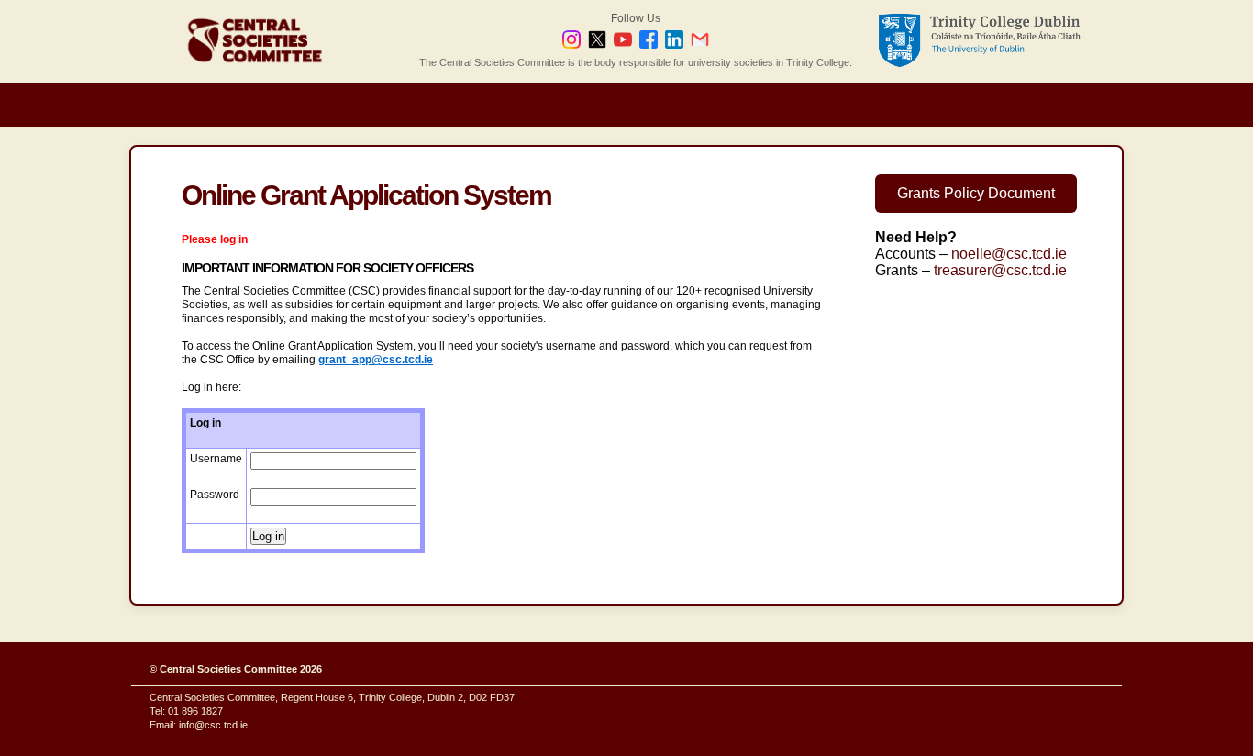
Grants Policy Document (976, 193)
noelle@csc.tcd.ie (1009, 253)
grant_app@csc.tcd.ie (375, 359)
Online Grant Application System (366, 195)
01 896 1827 (195, 711)
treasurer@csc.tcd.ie (1000, 270)
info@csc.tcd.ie (213, 724)
